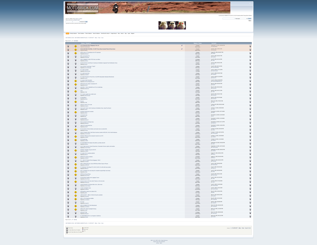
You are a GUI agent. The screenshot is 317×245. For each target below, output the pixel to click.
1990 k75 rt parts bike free (86, 125)
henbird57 (87, 74)
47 (72, 40)
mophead (86, 189)
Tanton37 (86, 158)
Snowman (87, 196)
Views (200, 43)
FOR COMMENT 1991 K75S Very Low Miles (90, 59)
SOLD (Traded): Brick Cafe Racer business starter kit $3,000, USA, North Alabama (98, 132)
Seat (81, 90)
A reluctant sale (83, 115)
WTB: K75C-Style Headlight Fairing (88, 208)
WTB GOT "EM (83, 212)
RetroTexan (87, 175)
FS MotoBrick (83, 97)
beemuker (214, 49)
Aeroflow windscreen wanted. (87, 111)
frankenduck (87, 46)
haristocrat (87, 182)
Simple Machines (164, 240)
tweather (214, 56)
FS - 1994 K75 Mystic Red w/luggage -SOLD (90, 160)
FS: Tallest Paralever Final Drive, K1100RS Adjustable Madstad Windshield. (97, 76)
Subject (83, 43)
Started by (88, 43)
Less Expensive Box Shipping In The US (89, 45)
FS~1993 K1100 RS (84, 73)
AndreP (86, 85)
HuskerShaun (87, 147)
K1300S (86, 140)
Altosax (86, 154)
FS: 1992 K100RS (84, 69)
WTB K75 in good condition (86, 156)
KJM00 (213, 53)
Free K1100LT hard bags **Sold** (87, 66)
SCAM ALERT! (83, 118)
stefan (213, 129)
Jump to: (228, 228)
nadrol (86, 64)
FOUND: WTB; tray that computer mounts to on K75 (91, 135)
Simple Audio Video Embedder (159, 241)
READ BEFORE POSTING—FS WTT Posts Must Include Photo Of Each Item (97, 49)
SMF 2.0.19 (153, 240)
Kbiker (86, 112)
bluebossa (87, 88)
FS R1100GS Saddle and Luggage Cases (89, 177)
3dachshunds (87, 71)
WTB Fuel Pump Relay (85, 174)
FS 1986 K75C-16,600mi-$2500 (87, 153)
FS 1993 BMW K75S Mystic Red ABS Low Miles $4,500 (92, 142)
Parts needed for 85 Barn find (87, 122)
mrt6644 (86, 137)
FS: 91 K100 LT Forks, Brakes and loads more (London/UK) (93, 129)
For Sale (82, 201)
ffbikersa (86, 168)
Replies (196, 43)
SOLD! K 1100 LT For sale (86, 104)
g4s (85, 116)
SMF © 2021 (158, 240)
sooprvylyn (214, 213)
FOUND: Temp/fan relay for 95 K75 (88, 149)
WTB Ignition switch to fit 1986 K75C (88, 191)
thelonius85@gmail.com (89, 81)
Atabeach (86, 53)
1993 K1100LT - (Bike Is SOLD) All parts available (91, 195)
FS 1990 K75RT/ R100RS (86, 80)
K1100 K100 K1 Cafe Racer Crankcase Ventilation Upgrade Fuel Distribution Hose (98, 63)
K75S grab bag (83, 139)
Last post (214, 43)
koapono (86, 105)
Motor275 (214, 77)
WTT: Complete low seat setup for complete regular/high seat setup (95, 170)
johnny (86, 50)
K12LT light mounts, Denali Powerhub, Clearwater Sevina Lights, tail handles (97, 146)
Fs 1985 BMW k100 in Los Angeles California (90, 215)
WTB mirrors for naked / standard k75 (88, 83)
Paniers (82, 101)
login (77, 18)
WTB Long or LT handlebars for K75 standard (90, 52)
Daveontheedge (88, 67)
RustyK (86, 130)
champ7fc (87, 203)
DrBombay (87, 57)
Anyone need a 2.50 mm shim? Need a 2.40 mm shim (92, 181)
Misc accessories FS (85, 56)
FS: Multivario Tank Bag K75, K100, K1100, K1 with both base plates (95, 167)
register (80, 18)
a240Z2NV (87, 165)
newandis (87, 161)
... (71, 40)
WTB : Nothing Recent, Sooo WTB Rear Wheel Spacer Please (94, 163)
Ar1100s (86, 217)
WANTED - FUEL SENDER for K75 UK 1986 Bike (91, 87)
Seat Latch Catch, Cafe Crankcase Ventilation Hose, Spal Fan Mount (95, 108)
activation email (76, 19)
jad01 (86, 192)
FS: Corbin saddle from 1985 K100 (88, 94)
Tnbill (86, 92)
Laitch (213, 60)
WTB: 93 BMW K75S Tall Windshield (88, 205)
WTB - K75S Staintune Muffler (87, 198)
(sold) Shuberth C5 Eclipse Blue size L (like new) (91, 184)
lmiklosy (86, 60)
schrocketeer (87, 133)
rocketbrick (87, 199)
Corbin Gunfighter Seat (85, 188)
